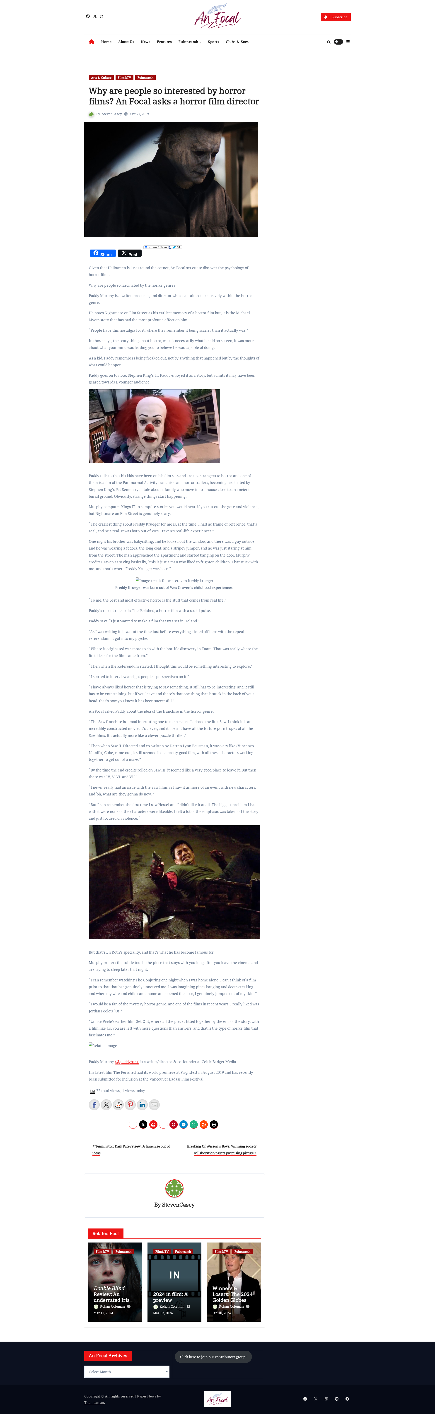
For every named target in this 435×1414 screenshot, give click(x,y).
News (145, 41)
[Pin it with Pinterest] (130, 1104)
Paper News (146, 1396)
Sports (213, 41)
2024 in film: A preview (170, 1297)
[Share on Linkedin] (142, 1104)
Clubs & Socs (237, 41)
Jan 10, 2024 (222, 1313)
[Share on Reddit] (118, 1104)
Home (106, 41)
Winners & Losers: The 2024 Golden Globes (233, 1294)
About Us (126, 41)
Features (164, 41)
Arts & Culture (101, 77)
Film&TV (124, 77)
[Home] (91, 41)
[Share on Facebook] (94, 1104)
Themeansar (94, 1402)
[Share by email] (154, 1104)
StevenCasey (112, 114)
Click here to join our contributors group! (213, 1356)
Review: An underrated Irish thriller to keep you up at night (113, 1300)
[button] (348, 41)
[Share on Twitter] (106, 1104)
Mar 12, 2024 (103, 1313)
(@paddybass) (127, 1061)
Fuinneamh (189, 41)
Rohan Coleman (113, 1306)
